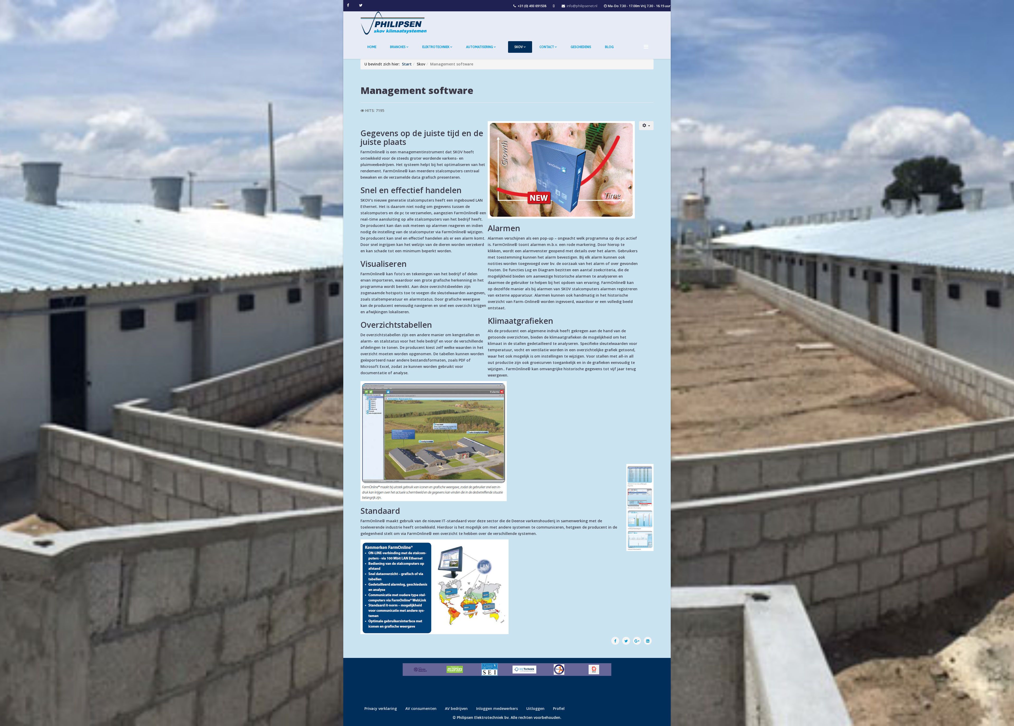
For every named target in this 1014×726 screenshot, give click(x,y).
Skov (518, 47)
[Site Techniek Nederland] (420, 669)
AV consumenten (420, 708)
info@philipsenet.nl (582, 6)
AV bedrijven (456, 708)
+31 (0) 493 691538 (532, 6)
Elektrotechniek (435, 47)
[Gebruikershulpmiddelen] (646, 125)
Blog (609, 47)
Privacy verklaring (380, 708)
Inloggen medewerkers (497, 708)
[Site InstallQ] (489, 669)
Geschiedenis (581, 47)
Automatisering (479, 47)
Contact (546, 47)
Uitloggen (535, 708)
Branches (398, 47)
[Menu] (649, 46)
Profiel (559, 708)
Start (407, 64)
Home (371, 47)
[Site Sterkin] (559, 669)
